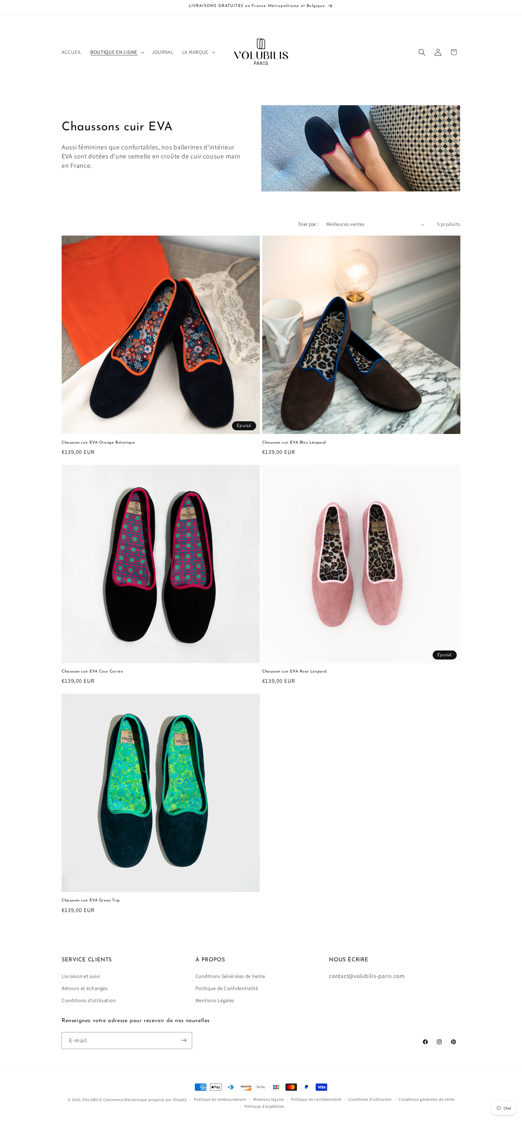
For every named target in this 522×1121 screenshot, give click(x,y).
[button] (116, 52)
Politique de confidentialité (316, 1099)
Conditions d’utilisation (370, 1099)
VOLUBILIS (92, 1099)
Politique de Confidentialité (226, 988)
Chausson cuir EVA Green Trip (91, 900)
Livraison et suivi (81, 976)
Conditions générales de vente (426, 1099)
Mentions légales (268, 1099)
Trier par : (308, 224)
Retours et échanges (85, 988)
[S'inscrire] (184, 1040)
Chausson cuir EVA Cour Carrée (92, 671)
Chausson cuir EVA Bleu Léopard (294, 443)
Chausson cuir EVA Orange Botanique (98, 443)
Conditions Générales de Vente (230, 976)
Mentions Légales (215, 1000)
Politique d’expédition (264, 1106)
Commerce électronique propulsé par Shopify (145, 1099)
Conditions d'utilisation (89, 1000)
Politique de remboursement (220, 1099)
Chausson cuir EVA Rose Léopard (294, 671)
